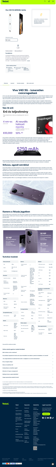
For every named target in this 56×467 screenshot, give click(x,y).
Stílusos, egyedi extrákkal (16, 164)
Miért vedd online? (30, 83)
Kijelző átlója (6, 330)
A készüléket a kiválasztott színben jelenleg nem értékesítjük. (41, 21)
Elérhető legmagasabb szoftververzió (6, 282)
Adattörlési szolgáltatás (26, 437)
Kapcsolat (27, 405)
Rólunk (17, 408)
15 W (32, 326)
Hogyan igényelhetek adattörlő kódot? (11, 377)
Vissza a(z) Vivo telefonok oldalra (9, 344)
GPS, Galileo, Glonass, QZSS (49, 300)
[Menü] (53, 1)
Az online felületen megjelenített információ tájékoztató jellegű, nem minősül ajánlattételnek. (17, 381)
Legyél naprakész (46, 405)
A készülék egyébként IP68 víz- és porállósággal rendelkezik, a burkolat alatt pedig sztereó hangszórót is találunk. (26, 177)
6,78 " (15, 330)
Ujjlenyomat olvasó (50, 329)
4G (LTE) (40, 278)
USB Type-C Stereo (49, 305)
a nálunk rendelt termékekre (26, 68)
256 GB (15, 304)
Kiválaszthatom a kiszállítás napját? (10, 367)
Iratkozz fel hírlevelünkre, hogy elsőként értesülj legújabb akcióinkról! (47, 409)
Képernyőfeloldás (42, 329)
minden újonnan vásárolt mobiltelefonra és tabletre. (10, 69)
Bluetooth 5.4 (49, 317)
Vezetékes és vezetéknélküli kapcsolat (44, 289)
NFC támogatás (49, 321)
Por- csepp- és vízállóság (41, 333)
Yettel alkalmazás (27, 418)
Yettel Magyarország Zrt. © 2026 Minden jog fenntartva (46, 459)
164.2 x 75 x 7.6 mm (14, 268)
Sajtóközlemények (19, 423)
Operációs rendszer (7, 278)
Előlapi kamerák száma (23, 287)
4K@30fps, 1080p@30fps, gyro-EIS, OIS (32, 295)
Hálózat (39, 261)
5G (39, 281)
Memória (5, 298)
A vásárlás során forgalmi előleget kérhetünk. (10, 390)
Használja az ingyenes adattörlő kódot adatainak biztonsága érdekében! (36, 431)
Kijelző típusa (6, 325)
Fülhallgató (23, 315)
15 (32, 327)
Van (48, 308)
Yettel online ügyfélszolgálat (27, 415)
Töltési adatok (24, 322)
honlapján (35, 443)
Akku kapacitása (6, 315)
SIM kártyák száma (42, 264)
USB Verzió (40, 296)
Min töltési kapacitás (24, 325)
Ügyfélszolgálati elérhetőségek (27, 422)
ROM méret (6, 304)
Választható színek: (9, 37)
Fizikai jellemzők (6, 261)
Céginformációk (19, 410)
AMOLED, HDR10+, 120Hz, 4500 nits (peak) (15, 325)
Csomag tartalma (24, 309)
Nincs (32, 315)
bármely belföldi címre (18, 68)
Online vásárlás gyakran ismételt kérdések (14, 349)
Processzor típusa (7, 288)
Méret (5, 267)
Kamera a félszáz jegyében (17, 211)
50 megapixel (32, 290)
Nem (15, 307)
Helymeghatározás (42, 300)
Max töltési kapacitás (24, 328)
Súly (4, 264)
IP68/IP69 (50, 333)
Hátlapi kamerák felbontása (24, 276)
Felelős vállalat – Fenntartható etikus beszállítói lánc (19, 419)
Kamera (22, 261)
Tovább (28, 60)
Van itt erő (8, 107)
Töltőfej (22, 312)
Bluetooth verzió (41, 317)
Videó (22, 295)
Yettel (17, 405)
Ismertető (12, 83)
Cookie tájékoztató (26, 441)
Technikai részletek (20, 83)
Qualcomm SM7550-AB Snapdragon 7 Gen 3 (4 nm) (15, 288)
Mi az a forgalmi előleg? (8, 361)
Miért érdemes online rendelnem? (10, 352)
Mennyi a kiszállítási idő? (8, 364)
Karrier (17, 431)
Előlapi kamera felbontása (23, 291)
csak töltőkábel (33, 312)
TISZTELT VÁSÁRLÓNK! (35, 409)
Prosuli (17, 429)
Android (14, 278)
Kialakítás (5, 271)
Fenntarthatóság (19, 436)
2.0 (48, 296)
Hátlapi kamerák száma (24, 265)
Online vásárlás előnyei (11, 65)
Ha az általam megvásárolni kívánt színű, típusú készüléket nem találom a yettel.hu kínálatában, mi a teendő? (25, 355)
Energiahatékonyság (7, 312)
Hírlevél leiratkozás (26, 433)
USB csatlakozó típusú (41, 293)
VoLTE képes (41, 284)
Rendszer (5, 275)
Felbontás (5, 336)
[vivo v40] (28, 123)
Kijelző (4, 320)
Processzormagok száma (7, 294)
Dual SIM (50, 264)
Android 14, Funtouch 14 (15, 282)
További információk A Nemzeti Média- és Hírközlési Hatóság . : (36, 440)
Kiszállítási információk (26, 411)
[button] (52, 464)
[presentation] (19, 24)
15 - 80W (18, 47)
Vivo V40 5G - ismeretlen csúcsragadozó (28, 91)
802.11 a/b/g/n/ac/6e (49, 312)
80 (33, 327)
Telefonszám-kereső (27, 426)
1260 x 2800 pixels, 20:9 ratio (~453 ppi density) (15, 336)
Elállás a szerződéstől (26, 429)
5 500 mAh (15, 316)
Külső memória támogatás (6, 308)
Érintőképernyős (14, 271)
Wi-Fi (39, 308)
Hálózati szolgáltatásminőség (19, 440)
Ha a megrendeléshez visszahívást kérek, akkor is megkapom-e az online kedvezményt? (21, 358)
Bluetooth (40, 315)
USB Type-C (49, 293)
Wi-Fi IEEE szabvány (42, 311)
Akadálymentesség (19, 434)
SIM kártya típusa (42, 267)
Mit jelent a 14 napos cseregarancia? (10, 371)
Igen (32, 331)
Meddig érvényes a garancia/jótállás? (10, 374)
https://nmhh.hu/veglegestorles (39, 444)
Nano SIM (50, 267)
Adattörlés (36, 405)
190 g (13, 264)
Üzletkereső (26, 408)
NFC (39, 321)
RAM (4, 301)
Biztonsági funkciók (42, 326)
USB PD (18, 48)
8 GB (15, 301)
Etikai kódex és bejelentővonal (18, 414)
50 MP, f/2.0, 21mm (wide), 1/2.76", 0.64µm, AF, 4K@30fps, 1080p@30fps (32, 302)
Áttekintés (6, 83)
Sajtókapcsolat (18, 426)
